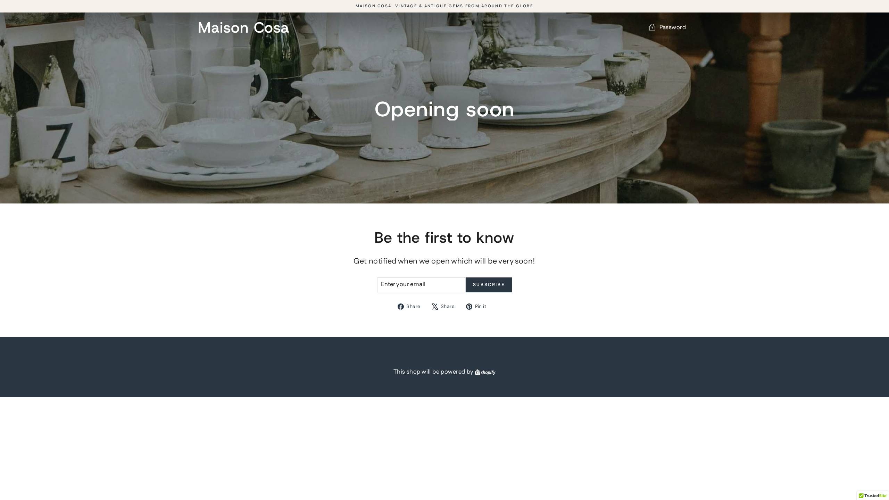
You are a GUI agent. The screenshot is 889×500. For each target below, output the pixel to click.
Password (672, 27)
